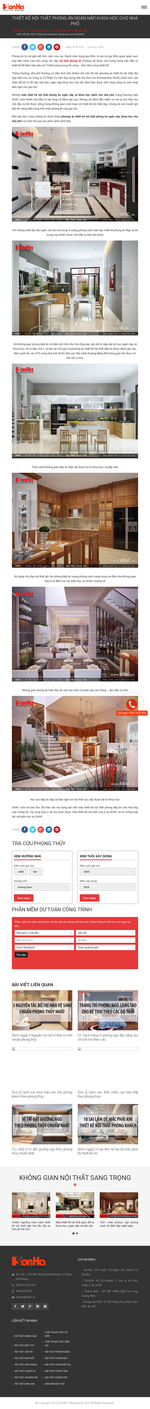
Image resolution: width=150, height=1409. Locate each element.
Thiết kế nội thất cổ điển (56, 1334)
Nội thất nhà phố (24, 1358)
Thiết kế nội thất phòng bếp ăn (69, 30)
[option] (31, 1211)
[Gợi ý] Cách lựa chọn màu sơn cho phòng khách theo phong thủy (42, 1094)
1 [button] (73, 1233)
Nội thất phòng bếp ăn (57, 1364)
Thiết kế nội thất (37, 30)
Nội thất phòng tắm (56, 1371)
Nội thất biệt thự (24, 1345)
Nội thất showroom (26, 1377)
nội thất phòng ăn (70, 60)
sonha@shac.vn (25, 1297)
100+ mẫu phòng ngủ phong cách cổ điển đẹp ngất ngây (119, 1224)
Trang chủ (18, 30)
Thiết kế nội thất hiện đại (57, 1343)
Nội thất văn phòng (26, 1364)
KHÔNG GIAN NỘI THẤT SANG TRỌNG (75, 1178)
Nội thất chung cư (25, 1371)
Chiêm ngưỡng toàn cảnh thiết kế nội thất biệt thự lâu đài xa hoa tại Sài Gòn (31, 1226)
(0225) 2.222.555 (26, 1285)
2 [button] (77, 1233)
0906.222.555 (24, 1291)
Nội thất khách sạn (26, 1336)
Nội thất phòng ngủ (56, 1358)
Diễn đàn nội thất (55, 1384)
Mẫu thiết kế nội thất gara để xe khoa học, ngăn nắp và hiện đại (75, 1224)
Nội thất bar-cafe (25, 1384)
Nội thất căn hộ (24, 1352)
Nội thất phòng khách (57, 1352)
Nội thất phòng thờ (56, 1377)
